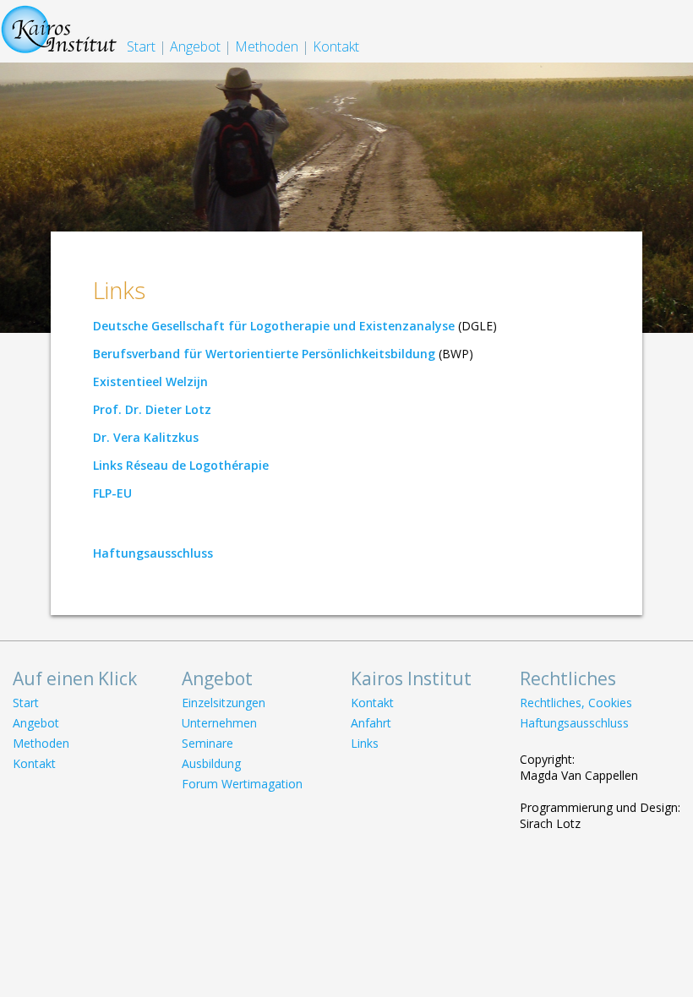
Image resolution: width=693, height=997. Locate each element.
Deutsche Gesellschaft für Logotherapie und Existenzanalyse (274, 326)
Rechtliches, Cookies (576, 703)
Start (141, 46)
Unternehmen (219, 723)
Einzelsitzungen (223, 703)
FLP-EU (112, 493)
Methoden (266, 46)
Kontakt (336, 46)
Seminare (207, 743)
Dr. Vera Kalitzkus (146, 437)
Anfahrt (371, 723)
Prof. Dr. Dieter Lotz (152, 409)
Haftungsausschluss (153, 553)
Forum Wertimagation (242, 784)
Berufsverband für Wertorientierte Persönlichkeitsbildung (264, 354)
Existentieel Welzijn (150, 381)
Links (365, 743)
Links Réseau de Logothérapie (181, 465)
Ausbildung (211, 763)
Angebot (195, 46)
